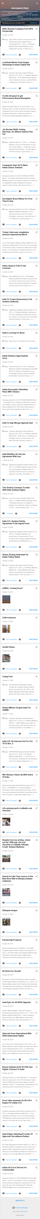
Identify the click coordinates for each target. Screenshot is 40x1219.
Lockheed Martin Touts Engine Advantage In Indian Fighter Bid (16, 63)
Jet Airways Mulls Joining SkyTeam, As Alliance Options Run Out (17, 131)
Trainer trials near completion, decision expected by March (15, 233)
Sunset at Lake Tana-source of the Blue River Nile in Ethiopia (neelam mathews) (17, 878)
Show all (34, 23)
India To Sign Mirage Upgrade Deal (17, 423)
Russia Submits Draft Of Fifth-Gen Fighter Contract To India (17, 1068)
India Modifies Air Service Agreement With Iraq (13, 455)
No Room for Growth (11, 971)
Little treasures (9, 617)
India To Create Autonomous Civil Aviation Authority (17, 300)
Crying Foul (7, 676)
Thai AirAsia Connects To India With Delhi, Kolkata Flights (16, 488)
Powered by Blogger (21, 1208)
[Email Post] (20, 55)
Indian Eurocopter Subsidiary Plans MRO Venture (15, 390)
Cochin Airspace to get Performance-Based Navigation (16, 97)
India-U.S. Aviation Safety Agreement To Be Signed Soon (16, 522)
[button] (36, 29)
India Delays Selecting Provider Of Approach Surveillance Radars (17, 1135)
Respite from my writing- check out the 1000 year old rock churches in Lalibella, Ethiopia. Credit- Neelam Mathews (16, 843)
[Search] (37, 4)
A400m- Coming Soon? (12, 588)
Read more (33, 55)
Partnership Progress (12, 940)
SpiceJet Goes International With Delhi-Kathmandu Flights (16, 1034)
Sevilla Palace (8, 647)
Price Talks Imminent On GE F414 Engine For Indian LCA (16, 1101)
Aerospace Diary (20, 8)
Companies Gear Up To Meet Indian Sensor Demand (14, 166)
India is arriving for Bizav (13, 333)
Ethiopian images (9, 910)
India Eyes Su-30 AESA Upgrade (16, 1002)
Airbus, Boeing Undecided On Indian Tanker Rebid (15, 555)
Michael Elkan (24, 1211)
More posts (20, 1200)
